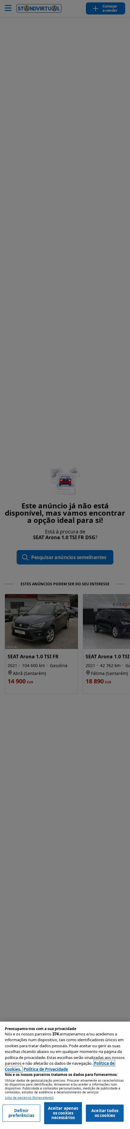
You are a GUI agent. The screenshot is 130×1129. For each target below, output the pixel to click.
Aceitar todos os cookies (104, 1113)
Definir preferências (21, 1113)
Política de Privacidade (46, 1069)
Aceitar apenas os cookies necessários (63, 1112)
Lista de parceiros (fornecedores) (29, 1098)
